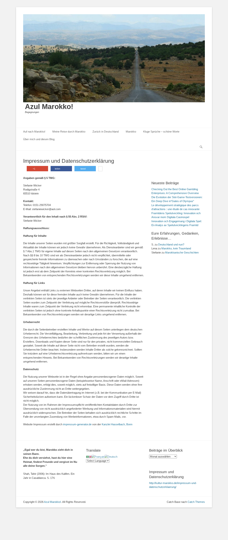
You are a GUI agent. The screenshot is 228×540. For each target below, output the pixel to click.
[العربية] (87, 456)
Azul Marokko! (49, 106)
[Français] (98, 456)
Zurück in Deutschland (105, 131)
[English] (90, 456)
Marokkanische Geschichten (182, 252)
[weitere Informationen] (100, 169)
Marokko (131, 131)
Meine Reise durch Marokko (68, 131)
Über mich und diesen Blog (39, 139)
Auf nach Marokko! (34, 131)
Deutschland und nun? (171, 244)
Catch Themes (196, 501)
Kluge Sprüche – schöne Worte (161, 131)
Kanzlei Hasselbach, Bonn (117, 424)
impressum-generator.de (77, 424)
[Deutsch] (111, 456)
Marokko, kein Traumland (176, 248)
